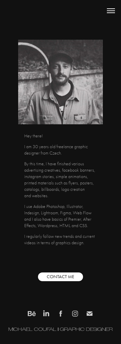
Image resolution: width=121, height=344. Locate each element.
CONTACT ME (60, 277)
